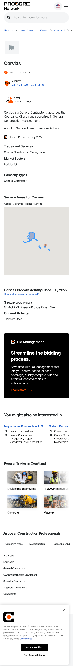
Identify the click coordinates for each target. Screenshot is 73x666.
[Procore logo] (17, 4)
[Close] (64, 610)
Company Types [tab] (14, 543)
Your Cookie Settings (34, 655)
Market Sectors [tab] (37, 543)
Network (11, 8)
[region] (34, 635)
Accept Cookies (34, 647)
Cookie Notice (26, 638)
